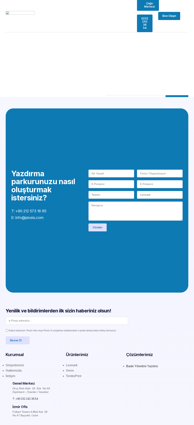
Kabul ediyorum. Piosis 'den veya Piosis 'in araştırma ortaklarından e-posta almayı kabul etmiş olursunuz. (63, 330)
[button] (185, 16)
